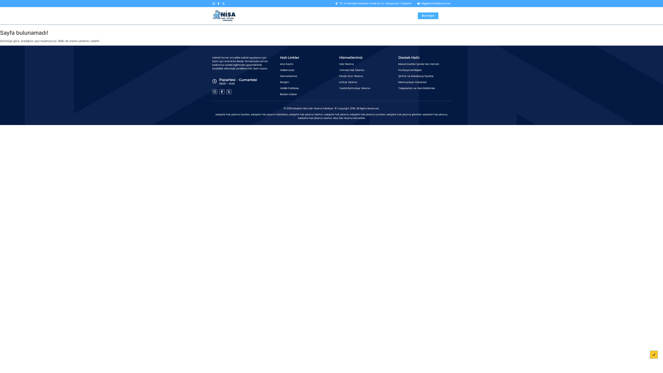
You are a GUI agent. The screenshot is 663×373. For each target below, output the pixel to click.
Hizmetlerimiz (324, 15)
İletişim (357, 15)
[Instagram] (213, 3)
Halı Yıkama (346, 64)
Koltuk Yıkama (348, 82)
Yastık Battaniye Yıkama (354, 88)
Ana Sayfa (282, 15)
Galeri (343, 15)
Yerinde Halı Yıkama (351, 70)
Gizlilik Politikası (289, 88)
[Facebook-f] (218, 3)
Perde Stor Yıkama (351, 76)
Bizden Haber (376, 15)
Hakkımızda (302, 15)
